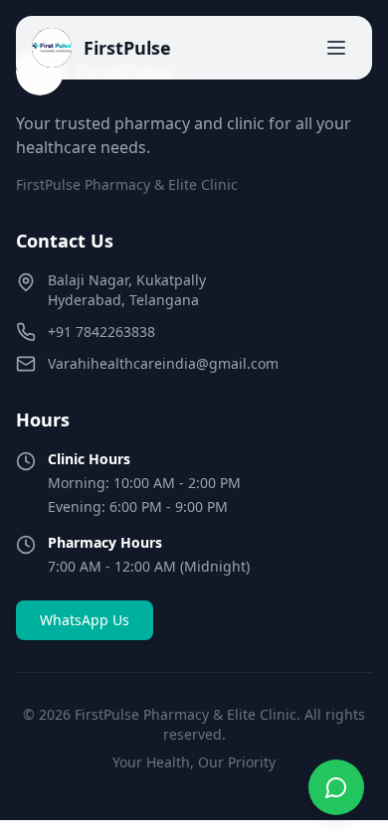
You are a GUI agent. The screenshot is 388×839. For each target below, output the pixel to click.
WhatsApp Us (84, 619)
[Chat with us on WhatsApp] (336, 787)
